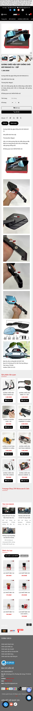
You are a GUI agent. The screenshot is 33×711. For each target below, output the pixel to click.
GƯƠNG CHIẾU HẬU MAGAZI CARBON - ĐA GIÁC (24, 474)
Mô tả (5, 123)
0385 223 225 (12, 7)
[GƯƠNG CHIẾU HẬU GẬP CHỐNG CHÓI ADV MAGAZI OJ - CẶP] (16, 14)
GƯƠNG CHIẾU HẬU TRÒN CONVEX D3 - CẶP (8, 394)
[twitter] (14, 10)
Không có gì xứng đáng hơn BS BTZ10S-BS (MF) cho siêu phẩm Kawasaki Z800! (8, 537)
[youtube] (19, 10)
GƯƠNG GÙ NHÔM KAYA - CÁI (8, 420)
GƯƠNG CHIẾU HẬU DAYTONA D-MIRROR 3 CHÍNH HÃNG (24, 447)
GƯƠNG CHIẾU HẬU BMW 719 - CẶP (24, 393)
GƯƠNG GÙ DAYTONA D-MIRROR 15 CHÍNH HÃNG (24, 420)
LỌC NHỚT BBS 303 (24, 573)
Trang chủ (4, 19)
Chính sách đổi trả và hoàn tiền (9, 651)
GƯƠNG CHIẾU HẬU (23, 19)
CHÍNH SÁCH (6, 638)
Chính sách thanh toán (7, 644)
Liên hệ (17, 112)
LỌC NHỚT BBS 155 (8, 592)
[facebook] (10, 10)
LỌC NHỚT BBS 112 (8, 612)
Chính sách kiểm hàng (7, 654)
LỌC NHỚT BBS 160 (24, 592)
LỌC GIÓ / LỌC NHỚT (11, 556)
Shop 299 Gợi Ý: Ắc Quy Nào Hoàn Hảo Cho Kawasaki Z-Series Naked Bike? (8, 517)
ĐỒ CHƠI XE (12, 19)
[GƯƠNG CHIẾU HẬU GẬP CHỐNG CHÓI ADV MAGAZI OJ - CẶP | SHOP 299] (16, 39)
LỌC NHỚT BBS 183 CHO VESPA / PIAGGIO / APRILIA (24, 613)
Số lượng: (4, 102)
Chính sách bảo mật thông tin (9, 656)
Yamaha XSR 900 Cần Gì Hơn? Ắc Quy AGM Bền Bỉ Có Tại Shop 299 (24, 517)
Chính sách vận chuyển (7, 649)
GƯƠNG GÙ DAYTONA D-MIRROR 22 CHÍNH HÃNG (8, 447)
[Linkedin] (13, 118)
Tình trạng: (4, 98)
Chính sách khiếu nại (6, 646)
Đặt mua (17, 108)
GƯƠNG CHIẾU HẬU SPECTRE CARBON (8, 474)
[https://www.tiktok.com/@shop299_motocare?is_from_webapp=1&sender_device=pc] (23, 10)
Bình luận (14, 123)
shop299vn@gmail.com (24, 7)
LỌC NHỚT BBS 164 (8, 573)
